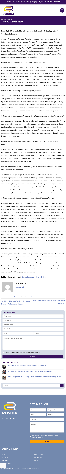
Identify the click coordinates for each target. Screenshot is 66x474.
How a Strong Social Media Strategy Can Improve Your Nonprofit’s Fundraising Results (34, 376)
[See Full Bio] (25, 287)
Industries (5, 460)
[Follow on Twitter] (10, 419)
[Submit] (62, 385)
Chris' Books (38, 457)
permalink (30, 296)
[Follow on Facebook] (3, 419)
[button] (62, 10)
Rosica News (10, 19)
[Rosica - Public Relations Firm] (8, 10)
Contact (36, 460)
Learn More (40, 3)
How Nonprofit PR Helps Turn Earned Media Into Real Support (27, 365)
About (4, 454)
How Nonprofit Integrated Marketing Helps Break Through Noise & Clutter (30, 371)
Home (3, 19)
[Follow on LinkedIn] (14, 419)
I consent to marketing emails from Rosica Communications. (22, 352)
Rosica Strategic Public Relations (34, 277)
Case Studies (6, 463)
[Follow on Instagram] (6, 419)
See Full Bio (20, 287)
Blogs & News (38, 454)
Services (5, 457)
